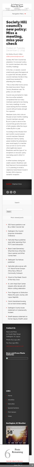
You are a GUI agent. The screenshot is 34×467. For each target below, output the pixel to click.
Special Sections (13, 408)
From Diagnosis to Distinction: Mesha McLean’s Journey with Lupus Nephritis (18, 295)
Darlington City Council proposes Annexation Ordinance (15, 233)
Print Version (12, 412)
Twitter (14, 192)
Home (10, 395)
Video (10, 416)
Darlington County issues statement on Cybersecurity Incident (17, 310)
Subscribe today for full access (14, 461)
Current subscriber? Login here (14, 463)
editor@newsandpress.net (14, 56)
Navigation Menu (18, 14)
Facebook (11, 192)
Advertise (11, 400)
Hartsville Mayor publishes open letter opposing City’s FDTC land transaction (17, 242)
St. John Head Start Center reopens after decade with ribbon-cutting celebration (17, 286)
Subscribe (11, 404)
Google (7, 192)
